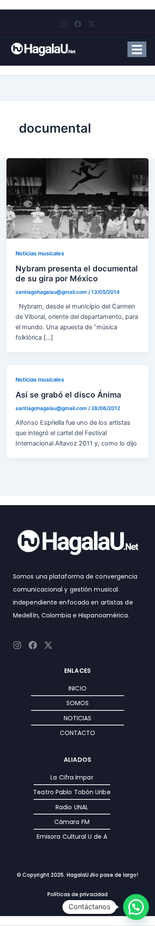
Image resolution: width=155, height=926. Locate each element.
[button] (136, 907)
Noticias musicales (40, 253)
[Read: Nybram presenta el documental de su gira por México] (77, 198)
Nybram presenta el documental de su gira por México (77, 273)
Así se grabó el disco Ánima (68, 394)
